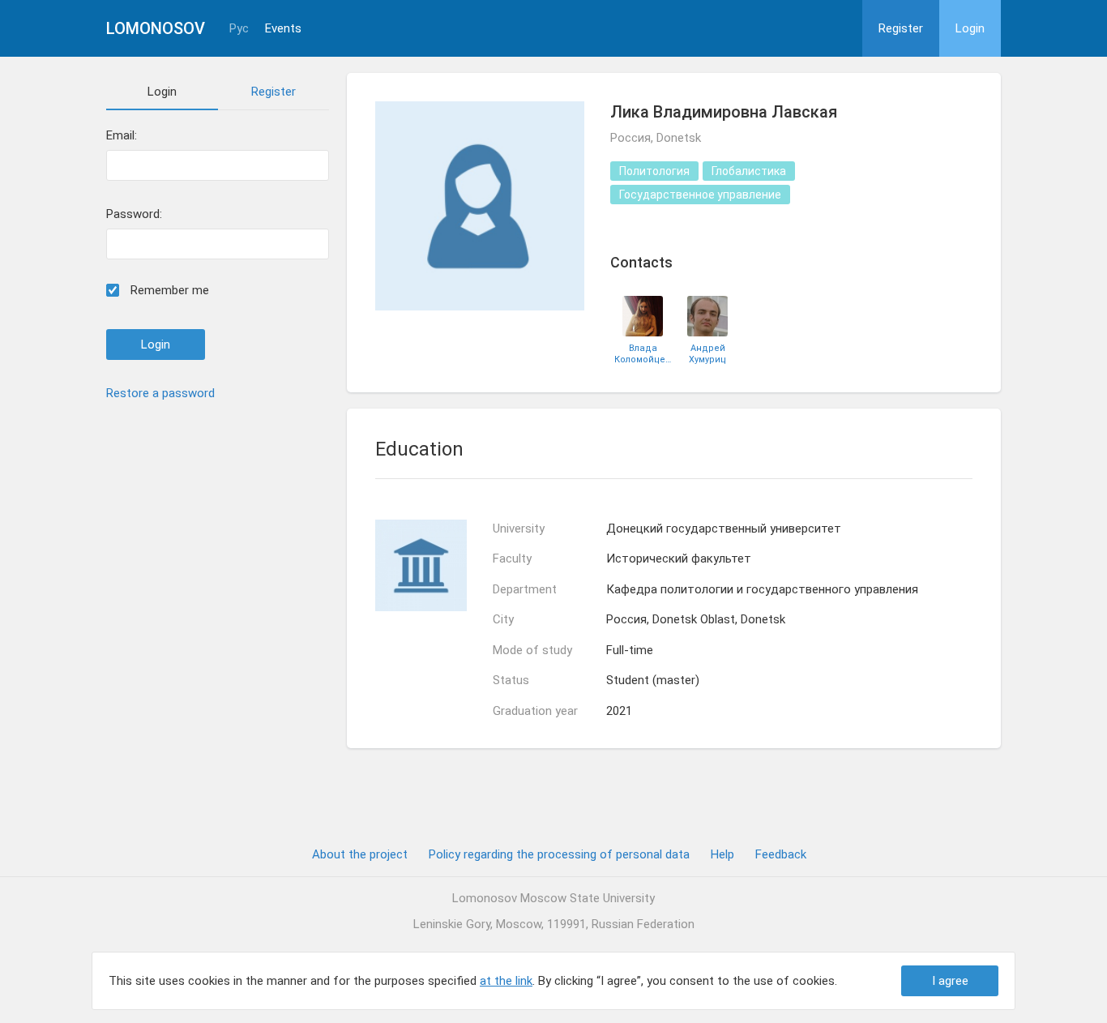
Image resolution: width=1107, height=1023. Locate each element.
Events (283, 29)
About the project (360, 854)
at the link (506, 981)
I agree (950, 981)
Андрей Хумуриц (707, 353)
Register (900, 28)
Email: (121, 136)
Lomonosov (155, 28)
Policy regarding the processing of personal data (559, 854)
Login (970, 28)
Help (722, 854)
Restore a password (160, 393)
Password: (134, 214)
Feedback (780, 854)
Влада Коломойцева (642, 353)
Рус (239, 29)
